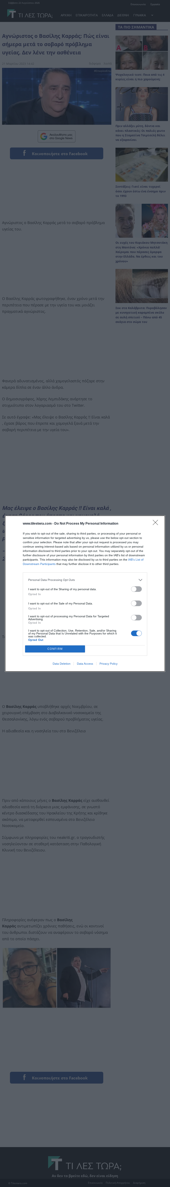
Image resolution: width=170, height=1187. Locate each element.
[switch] (136, 589)
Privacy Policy (109, 663)
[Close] (157, 524)
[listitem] (85, 580)
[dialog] (85, 593)
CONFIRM (55, 648)
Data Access (85, 663)
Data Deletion (61, 663)
